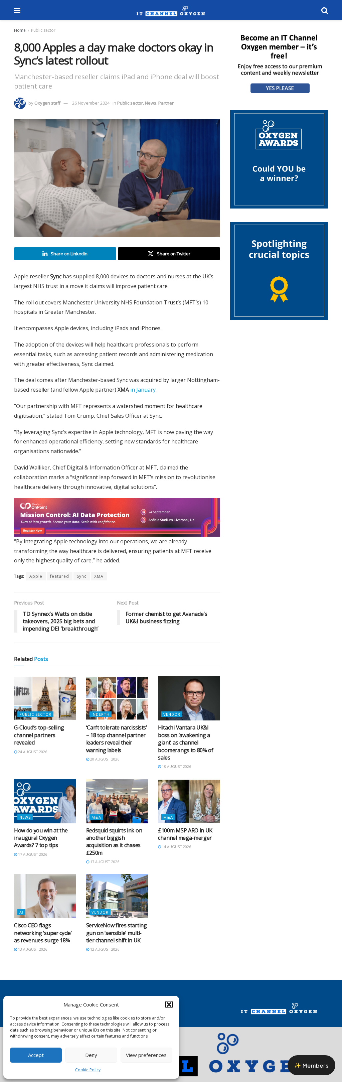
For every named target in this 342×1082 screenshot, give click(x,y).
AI (21, 918)
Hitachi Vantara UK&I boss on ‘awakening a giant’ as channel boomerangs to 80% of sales (185, 748)
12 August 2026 (104, 955)
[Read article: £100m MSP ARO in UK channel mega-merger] (189, 807)
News (150, 103)
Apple (35, 582)
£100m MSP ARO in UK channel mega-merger (185, 840)
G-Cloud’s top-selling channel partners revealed (39, 741)
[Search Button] (324, 10)
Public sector (43, 30)
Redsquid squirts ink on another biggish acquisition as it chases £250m (114, 847)
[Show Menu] (17, 10)
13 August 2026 (32, 955)
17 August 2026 (32, 860)
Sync (82, 582)
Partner (166, 103)
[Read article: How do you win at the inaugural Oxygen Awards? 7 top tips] (45, 807)
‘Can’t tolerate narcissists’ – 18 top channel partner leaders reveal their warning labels (116, 745)
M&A (96, 823)
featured (59, 582)
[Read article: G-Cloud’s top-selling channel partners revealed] (45, 704)
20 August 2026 (104, 765)
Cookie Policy (88, 1070)
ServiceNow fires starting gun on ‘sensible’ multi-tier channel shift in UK (116, 939)
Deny (91, 1055)
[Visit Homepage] (171, 10)
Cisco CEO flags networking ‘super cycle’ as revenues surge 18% (42, 939)
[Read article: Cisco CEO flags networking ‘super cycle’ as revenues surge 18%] (45, 902)
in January (143, 389)
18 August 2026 (176, 772)
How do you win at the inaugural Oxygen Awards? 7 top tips (40, 844)
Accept (36, 1055)
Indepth (101, 720)
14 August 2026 (176, 852)
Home (20, 30)
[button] (169, 1004)
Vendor (171, 720)
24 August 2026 (32, 757)
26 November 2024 (91, 103)
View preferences (146, 1055)
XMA (99, 582)
